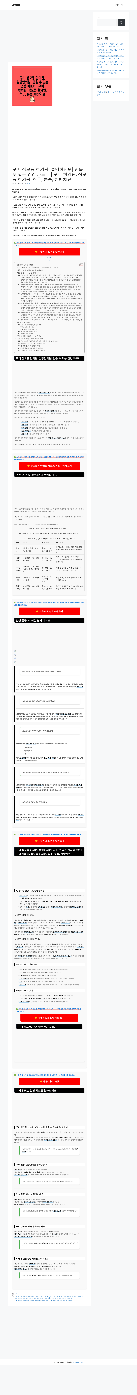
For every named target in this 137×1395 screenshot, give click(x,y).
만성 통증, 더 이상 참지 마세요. (28, 273)
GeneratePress (78, 1362)
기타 (16, 1294)
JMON (16, 5)
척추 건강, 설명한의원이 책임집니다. (30, 270)
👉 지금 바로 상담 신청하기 (49, 611)
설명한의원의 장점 (27, 333)
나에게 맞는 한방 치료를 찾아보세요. (30, 339)
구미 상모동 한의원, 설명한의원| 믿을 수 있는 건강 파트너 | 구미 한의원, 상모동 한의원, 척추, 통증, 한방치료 (49, 321)
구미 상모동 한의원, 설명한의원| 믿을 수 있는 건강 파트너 (37, 268)
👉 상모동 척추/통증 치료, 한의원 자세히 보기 (49, 465)
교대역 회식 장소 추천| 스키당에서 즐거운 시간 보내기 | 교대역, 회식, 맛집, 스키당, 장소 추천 (44, 1298)
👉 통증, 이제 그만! (49, 1081)
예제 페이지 (119, 5)
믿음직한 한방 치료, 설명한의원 (31, 325)
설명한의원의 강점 (28, 327)
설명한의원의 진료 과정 (29, 331)
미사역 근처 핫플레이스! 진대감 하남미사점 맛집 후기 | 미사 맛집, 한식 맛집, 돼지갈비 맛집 (43, 1300)
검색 (98, 17)
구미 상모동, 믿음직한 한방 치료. (29, 336)
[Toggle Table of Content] (80, 264)
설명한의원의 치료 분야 (30, 329)
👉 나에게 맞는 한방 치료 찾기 (49, 1017)
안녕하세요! (101, 92)
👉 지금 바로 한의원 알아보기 (49, 251)
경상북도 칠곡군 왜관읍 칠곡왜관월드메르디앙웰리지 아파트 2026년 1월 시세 (110, 64)
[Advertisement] (49, 36)
